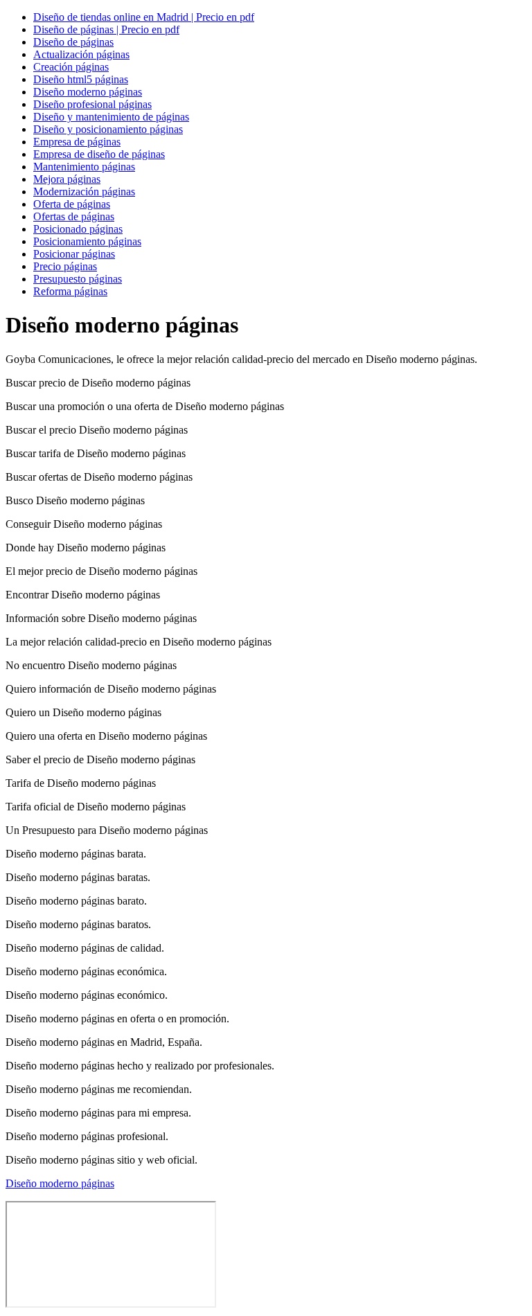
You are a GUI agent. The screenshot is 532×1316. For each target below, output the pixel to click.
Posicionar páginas (74, 254)
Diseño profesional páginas (92, 104)
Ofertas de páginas (73, 216)
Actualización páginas (81, 54)
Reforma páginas (70, 291)
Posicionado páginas (78, 229)
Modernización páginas (84, 191)
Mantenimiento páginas (84, 166)
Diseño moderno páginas (87, 92)
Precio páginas (65, 266)
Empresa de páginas (77, 142)
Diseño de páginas (73, 42)
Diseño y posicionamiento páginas (108, 129)
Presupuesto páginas (77, 279)
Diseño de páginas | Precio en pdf (106, 29)
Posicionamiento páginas (87, 241)
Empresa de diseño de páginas (99, 154)
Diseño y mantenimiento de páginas (111, 117)
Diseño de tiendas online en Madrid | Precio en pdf (143, 17)
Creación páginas (71, 67)
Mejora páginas (66, 179)
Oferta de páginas (71, 204)
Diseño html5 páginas (80, 79)
